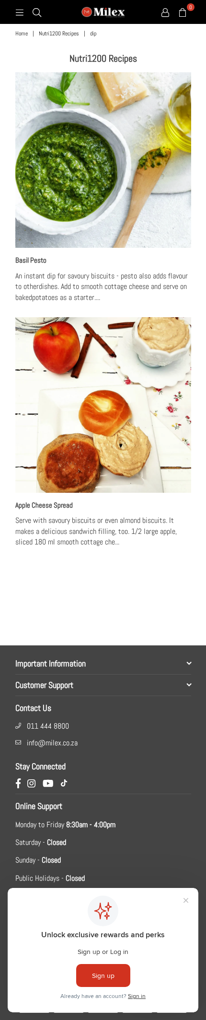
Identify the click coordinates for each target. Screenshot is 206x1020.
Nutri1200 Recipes (59, 33)
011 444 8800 (48, 726)
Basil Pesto (30, 260)
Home (21, 33)
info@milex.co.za (52, 743)
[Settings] (165, 12)
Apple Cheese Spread (44, 505)
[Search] (37, 12)
